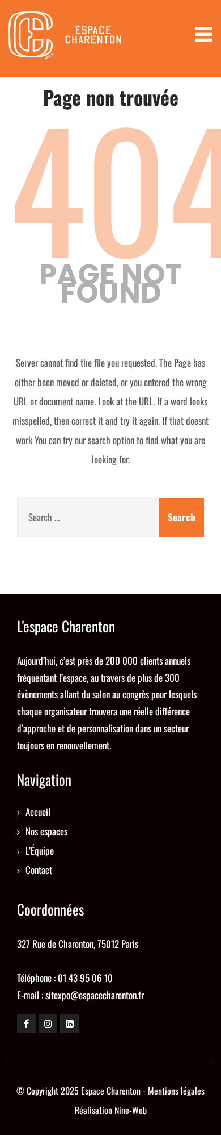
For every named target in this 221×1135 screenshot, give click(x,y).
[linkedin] (69, 1023)
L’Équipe (40, 850)
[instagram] (48, 1023)
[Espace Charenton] (65, 38)
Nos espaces (46, 831)
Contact (39, 870)
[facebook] (26, 1023)
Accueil (38, 812)
